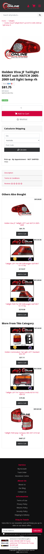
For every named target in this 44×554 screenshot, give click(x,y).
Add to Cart (23, 113)
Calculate (23, 150)
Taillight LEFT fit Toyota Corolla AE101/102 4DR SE (22, 393)
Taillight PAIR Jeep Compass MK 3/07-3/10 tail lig (22, 434)
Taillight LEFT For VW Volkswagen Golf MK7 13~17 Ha (22, 264)
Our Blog (22, 488)
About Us (22, 484)
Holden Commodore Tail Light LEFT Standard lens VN (22, 353)
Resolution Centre (22, 476)
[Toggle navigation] (39, 6)
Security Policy (22, 511)
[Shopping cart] (34, 6)
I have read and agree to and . (22, 535)
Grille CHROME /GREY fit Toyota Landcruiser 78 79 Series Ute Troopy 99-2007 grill (22, 543)
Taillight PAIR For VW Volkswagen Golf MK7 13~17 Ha (22, 305)
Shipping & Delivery (22, 515)
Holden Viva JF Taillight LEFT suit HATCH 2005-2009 (22, 224)
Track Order (22, 472)
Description (8, 173)
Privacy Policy (22, 504)
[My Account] (28, 6)
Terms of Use (22, 500)
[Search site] (40, 15)
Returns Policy (22, 508)
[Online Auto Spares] (11, 6)
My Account (22, 469)
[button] (22, 119)
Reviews (7, 183)
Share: (5, 84)
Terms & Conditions (12, 178)
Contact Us (22, 492)
